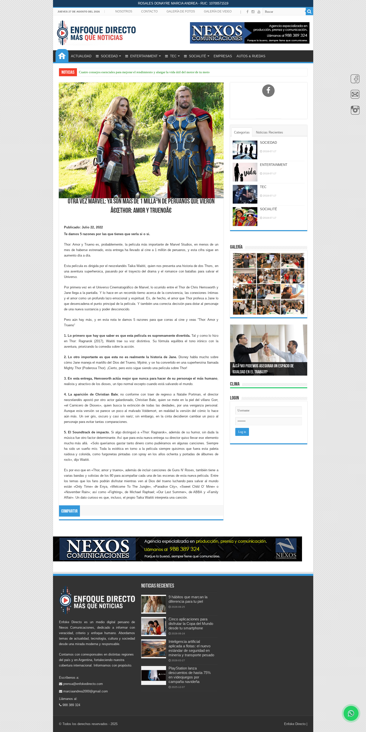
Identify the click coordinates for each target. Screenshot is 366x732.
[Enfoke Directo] (96, 32)
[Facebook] (354, 81)
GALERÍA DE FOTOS (181, 11)
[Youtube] (259, 12)
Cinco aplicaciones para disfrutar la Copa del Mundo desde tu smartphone (191, 623)
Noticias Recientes (269, 132)
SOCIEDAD (109, 56)
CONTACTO (149, 11)
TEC (173, 56)
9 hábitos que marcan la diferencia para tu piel (188, 599)
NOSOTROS (123, 11)
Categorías (242, 132)
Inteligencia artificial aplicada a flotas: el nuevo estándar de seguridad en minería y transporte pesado (191, 648)
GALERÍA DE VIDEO (218, 11)
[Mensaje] (354, 97)
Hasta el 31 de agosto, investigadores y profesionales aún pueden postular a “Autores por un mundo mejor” (151, 72)
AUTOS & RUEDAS (251, 56)
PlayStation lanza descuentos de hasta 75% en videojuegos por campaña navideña (190, 675)
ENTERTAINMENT (143, 56)
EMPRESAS (223, 56)
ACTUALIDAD (81, 56)
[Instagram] (253, 12)
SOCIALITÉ (197, 56)
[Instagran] (354, 112)
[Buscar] (309, 11)
